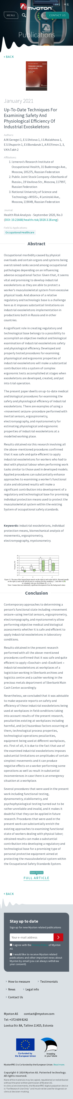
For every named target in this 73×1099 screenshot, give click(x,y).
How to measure (19, 981)
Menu (11, 15)
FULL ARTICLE (36, 878)
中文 (66, 4)
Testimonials (49, 981)
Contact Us (15, 997)
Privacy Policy (40, 945)
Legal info (32, 989)
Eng (57, 4)
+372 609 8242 (18, 1019)
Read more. (59, 1064)
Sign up (58, 937)
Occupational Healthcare (19, 232)
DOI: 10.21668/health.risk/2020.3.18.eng (31, 220)
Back (10, 57)
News (11, 989)
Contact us (57, 15)
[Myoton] (36, 6)
